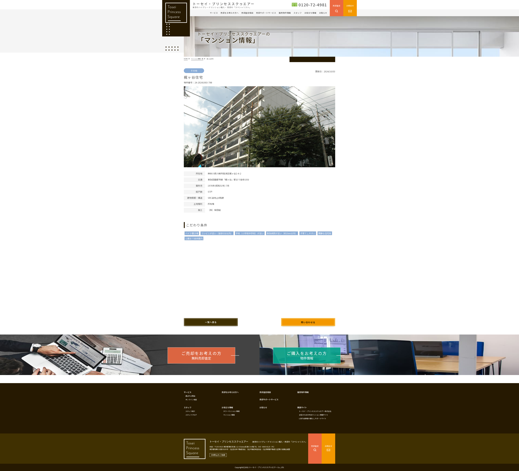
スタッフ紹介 (190, 411)
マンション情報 (229, 415)
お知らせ (323, 12)
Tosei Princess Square (174, 12)
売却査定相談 (247, 12)
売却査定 (336, 5)
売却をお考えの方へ (230, 12)
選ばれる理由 (190, 396)
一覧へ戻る (211, 322)
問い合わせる (308, 322)
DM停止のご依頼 (218, 455)
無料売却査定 (201, 355)
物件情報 (307, 355)
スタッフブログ (191, 415)
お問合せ (350, 5)
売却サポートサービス (266, 12)
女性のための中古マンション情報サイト (313, 415)
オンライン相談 (191, 399)
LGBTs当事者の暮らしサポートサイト (312, 418)
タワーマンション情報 (231, 411)
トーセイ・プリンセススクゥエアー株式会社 (315, 411)
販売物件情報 (285, 12)
